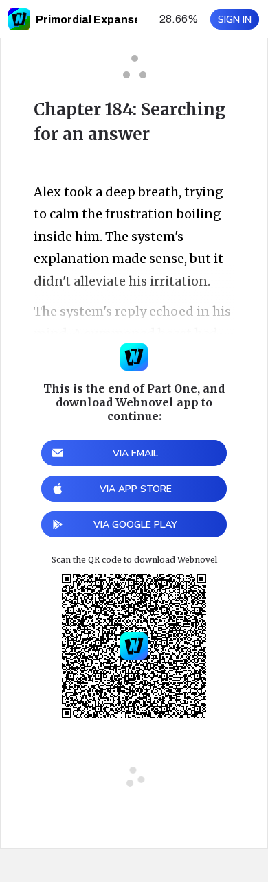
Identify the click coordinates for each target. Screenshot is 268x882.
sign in (235, 19)
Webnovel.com (19, 19)
